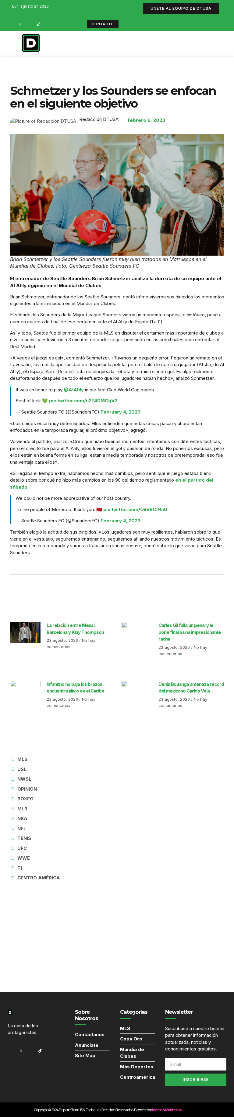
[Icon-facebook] (10, 24)
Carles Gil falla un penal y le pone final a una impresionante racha (189, 632)
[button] (163, 43)
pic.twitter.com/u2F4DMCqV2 (83, 401)
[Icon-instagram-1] (29, 24)
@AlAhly (74, 390)
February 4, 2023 (120, 412)
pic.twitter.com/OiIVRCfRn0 (135, 509)
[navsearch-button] (178, 43)
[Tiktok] (38, 24)
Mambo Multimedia (167, 1110)
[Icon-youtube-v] (48, 24)
